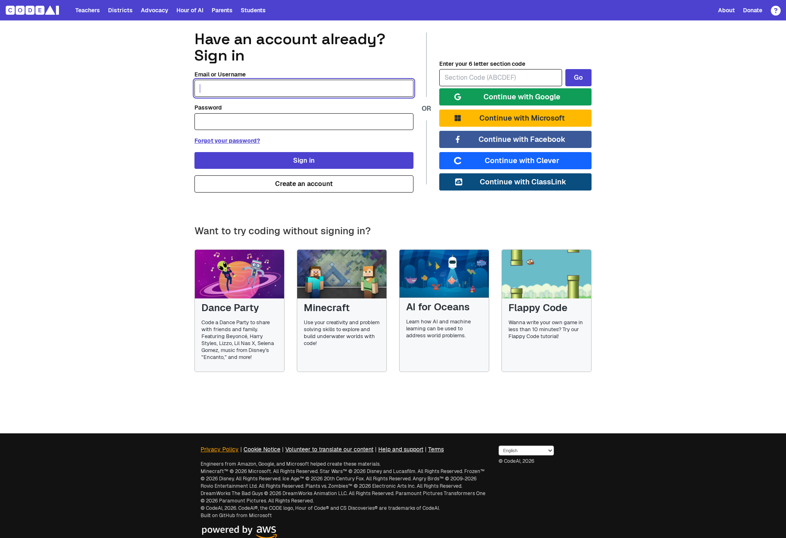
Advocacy (154, 10)
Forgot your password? (227, 140)
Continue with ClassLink (523, 181)
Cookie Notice (262, 449)
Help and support (400, 449)
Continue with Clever (522, 160)
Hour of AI (189, 10)
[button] (773, 8)
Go (578, 77)
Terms (436, 449)
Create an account (304, 183)
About (726, 10)
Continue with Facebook (522, 139)
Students (253, 10)
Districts (120, 10)
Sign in (304, 160)
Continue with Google (521, 96)
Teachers (87, 10)
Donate (752, 10)
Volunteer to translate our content (329, 449)
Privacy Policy (220, 449)
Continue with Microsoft (522, 118)
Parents (222, 10)
